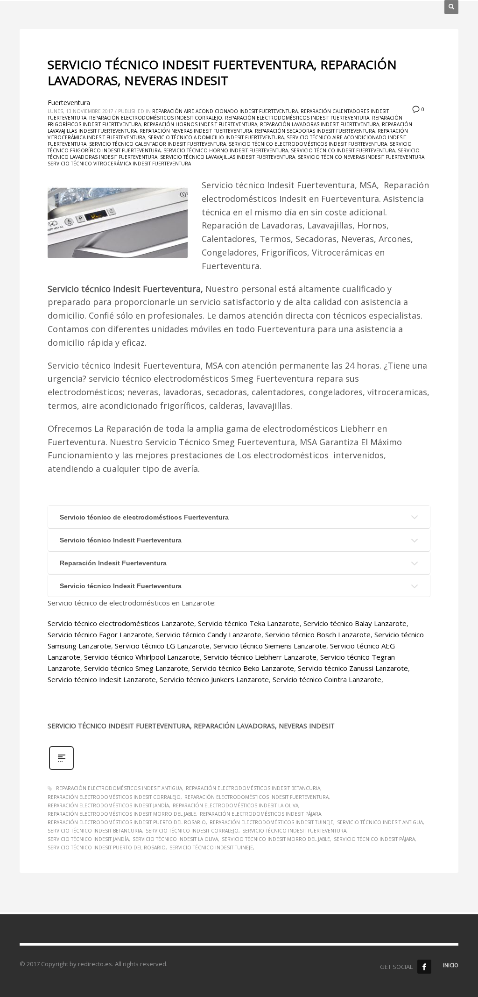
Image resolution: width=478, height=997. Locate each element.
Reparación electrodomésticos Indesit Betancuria (253, 788)
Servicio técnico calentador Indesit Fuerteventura (157, 144)
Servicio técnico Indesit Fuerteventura (343, 150)
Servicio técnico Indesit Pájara (374, 839)
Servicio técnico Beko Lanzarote (243, 668)
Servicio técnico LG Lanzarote (162, 645)
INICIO (450, 965)
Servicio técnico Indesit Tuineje (211, 847)
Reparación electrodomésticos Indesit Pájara (260, 814)
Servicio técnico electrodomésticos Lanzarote (121, 623)
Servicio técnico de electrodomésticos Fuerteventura (144, 517)
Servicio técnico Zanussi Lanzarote (353, 668)
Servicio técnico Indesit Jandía (88, 839)
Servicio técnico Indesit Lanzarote (102, 679)
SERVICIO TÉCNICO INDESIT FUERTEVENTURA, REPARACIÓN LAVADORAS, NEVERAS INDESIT (222, 72)
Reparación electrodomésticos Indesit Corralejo (155, 117)
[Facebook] (424, 967)
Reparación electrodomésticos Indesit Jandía (108, 805)
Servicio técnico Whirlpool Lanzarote (142, 657)
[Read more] (61, 768)
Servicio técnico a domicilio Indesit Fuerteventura (216, 137)
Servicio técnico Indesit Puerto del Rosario (107, 847)
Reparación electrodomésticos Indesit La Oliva (235, 805)
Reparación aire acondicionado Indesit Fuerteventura (225, 111)
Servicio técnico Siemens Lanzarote (269, 645)
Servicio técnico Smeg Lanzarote (136, 668)
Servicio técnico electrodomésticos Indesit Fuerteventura (308, 144)
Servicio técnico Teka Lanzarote (249, 623)
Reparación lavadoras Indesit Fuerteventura (319, 124)
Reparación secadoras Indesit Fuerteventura (315, 131)
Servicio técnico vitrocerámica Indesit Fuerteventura (119, 163)
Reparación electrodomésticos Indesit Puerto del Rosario (127, 822)
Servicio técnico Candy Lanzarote (208, 634)
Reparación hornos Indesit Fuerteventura (200, 124)
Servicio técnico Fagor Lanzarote (100, 634)
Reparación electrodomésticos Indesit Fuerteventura (297, 117)
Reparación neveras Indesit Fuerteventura (196, 131)
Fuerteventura (69, 102)
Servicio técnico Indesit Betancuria (95, 830)
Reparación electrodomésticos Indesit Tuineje (271, 822)
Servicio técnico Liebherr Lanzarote (260, 657)
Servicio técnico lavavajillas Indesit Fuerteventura (227, 157)
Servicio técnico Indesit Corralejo (192, 830)
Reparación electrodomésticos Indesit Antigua (119, 788)
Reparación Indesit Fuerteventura (113, 563)
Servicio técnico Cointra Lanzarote (327, 679)
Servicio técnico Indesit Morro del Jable (276, 839)
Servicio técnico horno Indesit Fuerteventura (225, 150)
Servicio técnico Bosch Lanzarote (318, 634)
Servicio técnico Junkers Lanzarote (214, 679)
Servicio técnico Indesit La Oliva (175, 839)
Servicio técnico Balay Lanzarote (355, 623)
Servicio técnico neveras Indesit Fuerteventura (361, 157)
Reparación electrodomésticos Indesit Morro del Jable (122, 814)
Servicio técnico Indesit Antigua (380, 822)
